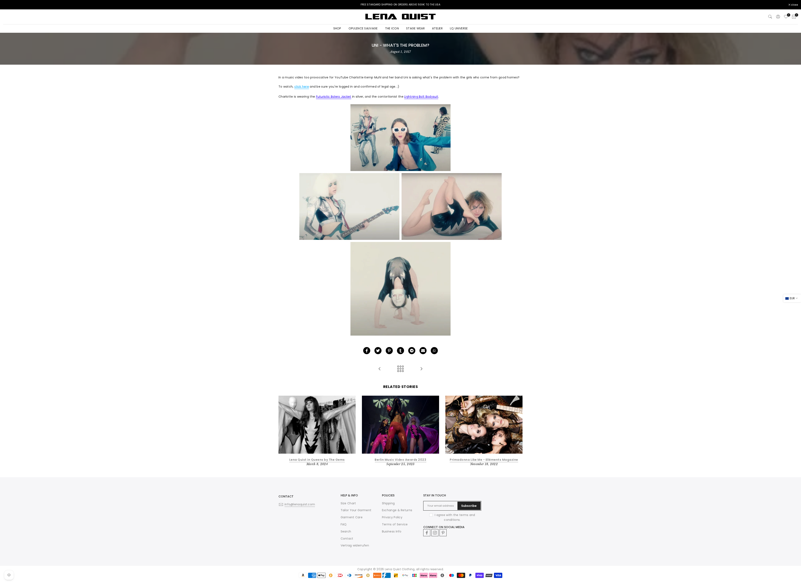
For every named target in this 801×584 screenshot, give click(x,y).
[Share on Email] (423, 350)
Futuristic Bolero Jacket (333, 96)
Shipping (388, 503)
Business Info (392, 531)
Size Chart (348, 503)
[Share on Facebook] (366, 350)
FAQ (344, 524)
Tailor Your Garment (356, 510)
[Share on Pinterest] (389, 350)
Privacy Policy (392, 517)
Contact (347, 538)
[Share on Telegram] (411, 350)
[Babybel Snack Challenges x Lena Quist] (379, 369)
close (9, 5)
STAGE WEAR (415, 28)
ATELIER (437, 28)
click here (301, 86)
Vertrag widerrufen (355, 545)
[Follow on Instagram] (434, 532)
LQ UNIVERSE (459, 28)
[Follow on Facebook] (426, 532)
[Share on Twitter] (378, 350)
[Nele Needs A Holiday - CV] (421, 369)
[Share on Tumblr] (400, 350)
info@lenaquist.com (300, 504)
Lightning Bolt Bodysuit (421, 96)
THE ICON (392, 28)
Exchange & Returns (397, 510)
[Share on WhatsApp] (434, 350)
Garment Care (352, 517)
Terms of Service (395, 524)
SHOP (337, 28)
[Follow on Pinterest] (443, 532)
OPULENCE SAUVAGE (363, 28)
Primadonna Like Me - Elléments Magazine (484, 459)
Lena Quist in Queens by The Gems (317, 459)
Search (346, 531)
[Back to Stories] (400, 369)
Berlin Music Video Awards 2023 (400, 459)
